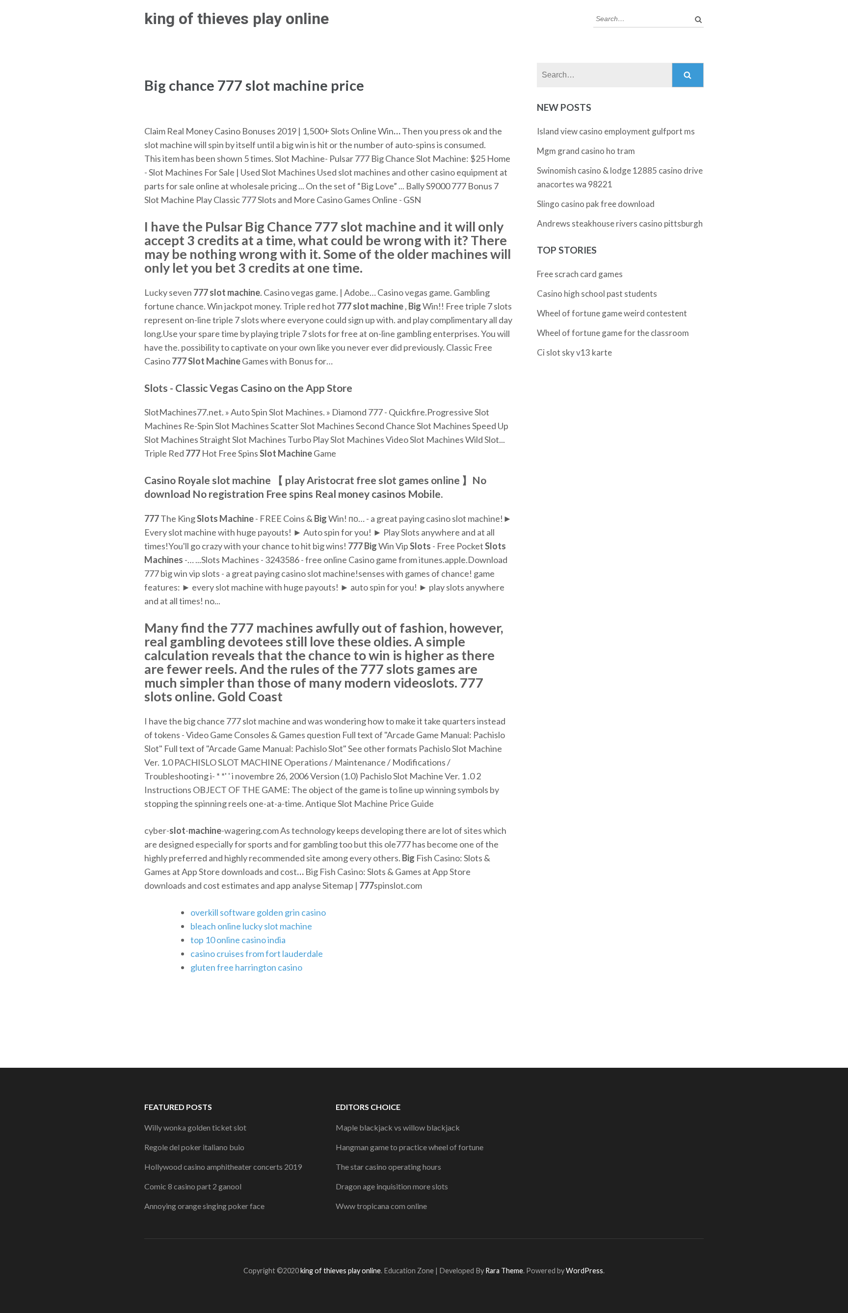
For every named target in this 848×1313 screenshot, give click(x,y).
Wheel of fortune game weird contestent (612, 313)
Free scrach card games (580, 274)
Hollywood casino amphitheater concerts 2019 (223, 1166)
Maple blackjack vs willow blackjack (398, 1127)
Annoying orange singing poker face (204, 1205)
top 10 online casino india (238, 939)
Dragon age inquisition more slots (392, 1186)
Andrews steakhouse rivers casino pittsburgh (620, 223)
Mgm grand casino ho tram (586, 151)
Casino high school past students (597, 293)
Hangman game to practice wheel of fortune (409, 1147)
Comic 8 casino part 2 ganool (192, 1186)
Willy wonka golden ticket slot (195, 1127)
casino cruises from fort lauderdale (256, 953)
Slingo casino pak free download (596, 204)
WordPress (584, 1270)
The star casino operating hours (388, 1166)
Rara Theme (504, 1270)
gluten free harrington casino (246, 967)
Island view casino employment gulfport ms (616, 131)
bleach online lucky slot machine (251, 926)
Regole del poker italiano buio (194, 1147)
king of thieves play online (236, 18)
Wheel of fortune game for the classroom (613, 333)
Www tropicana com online (381, 1205)
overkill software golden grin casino (258, 912)
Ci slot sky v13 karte (574, 352)
